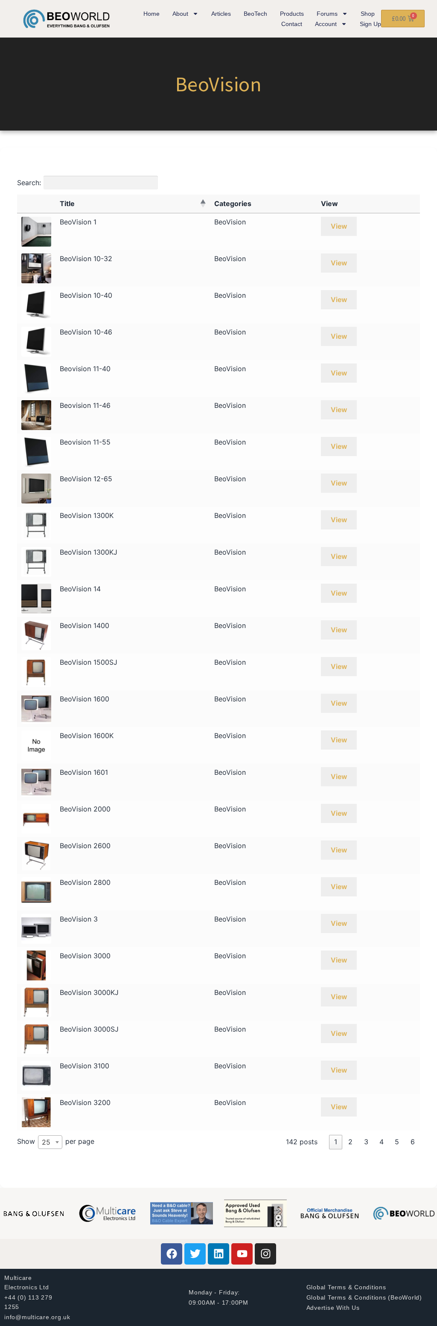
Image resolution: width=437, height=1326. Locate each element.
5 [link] (397, 1141)
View (339, 226)
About (180, 13)
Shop (368, 13)
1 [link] (335, 1141)
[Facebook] (171, 1254)
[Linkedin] (218, 1254)
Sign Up (370, 23)
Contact (291, 23)
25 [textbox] (46, 1142)
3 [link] (366, 1141)
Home (151, 13)
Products (292, 13)
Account (326, 23)
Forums (327, 13)
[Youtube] (242, 1254)
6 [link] (413, 1141)
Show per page (55, 1142)
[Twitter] (195, 1254)
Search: (29, 182)
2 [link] (350, 1141)
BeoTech (255, 13)
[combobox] (50, 1142)
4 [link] (381, 1141)
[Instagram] (265, 1254)
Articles (221, 13)
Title (67, 203)
